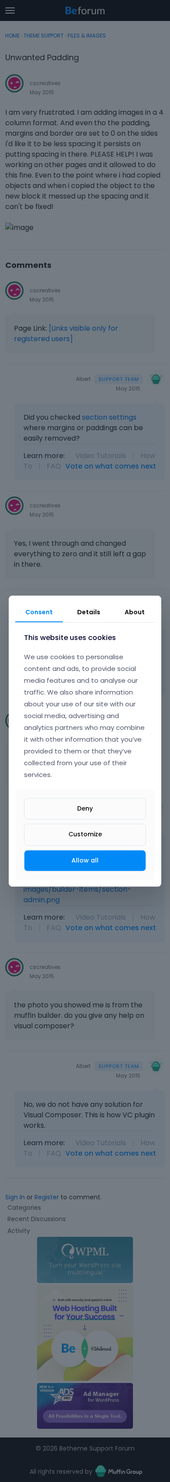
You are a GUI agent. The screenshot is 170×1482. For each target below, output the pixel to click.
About (135, 612)
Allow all (85, 860)
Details (88, 612)
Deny (85, 808)
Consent (39, 612)
